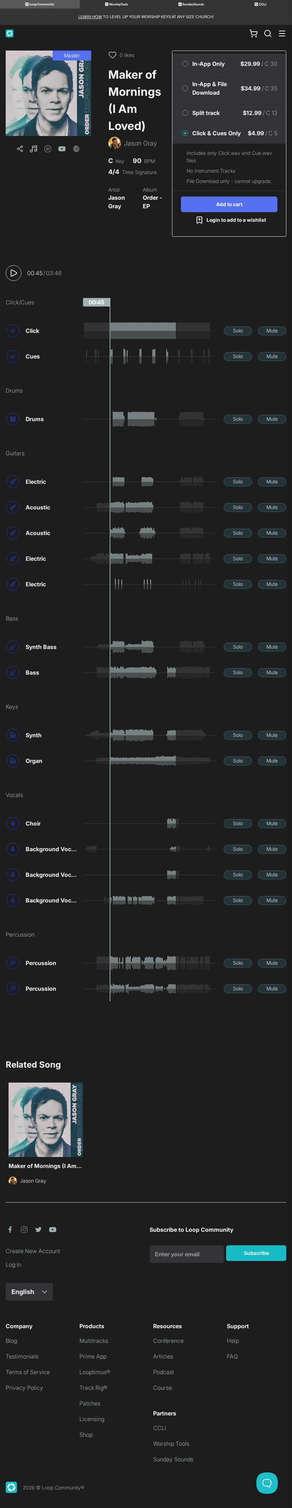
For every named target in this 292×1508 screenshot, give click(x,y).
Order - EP (152, 202)
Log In (13, 1264)
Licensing (91, 1419)
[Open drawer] (282, 33)
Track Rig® (93, 1387)
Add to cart (229, 204)
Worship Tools (171, 1443)
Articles (163, 1356)
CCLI (159, 1427)
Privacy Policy (24, 1387)
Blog (11, 1340)
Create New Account (33, 1251)
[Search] (268, 33)
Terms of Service (28, 1372)
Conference (168, 1340)
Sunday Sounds (173, 1459)
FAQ (232, 1356)
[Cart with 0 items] (253, 33)
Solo (238, 331)
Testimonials (22, 1356)
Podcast (163, 1372)
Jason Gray (116, 202)
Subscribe (256, 1253)
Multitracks (93, 1340)
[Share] (20, 148)
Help (233, 1340)
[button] (48, 93)
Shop (86, 1434)
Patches (89, 1403)
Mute (272, 331)
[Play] (13, 273)
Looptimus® (94, 1372)
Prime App (92, 1356)
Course (162, 1387)
